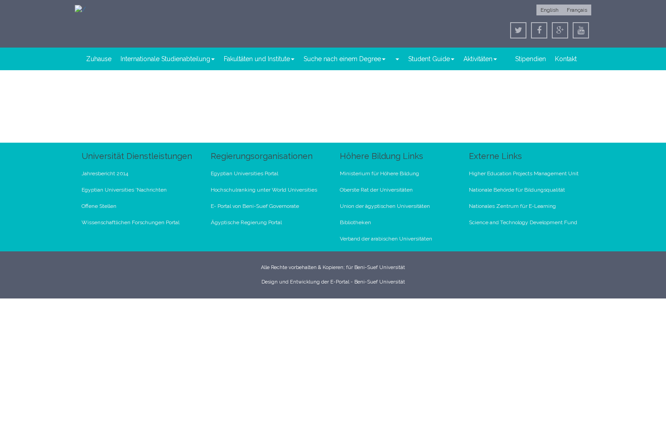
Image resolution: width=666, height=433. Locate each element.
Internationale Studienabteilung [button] (165, 59)
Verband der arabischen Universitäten (386, 239)
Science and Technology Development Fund (523, 222)
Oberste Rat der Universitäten (376, 190)
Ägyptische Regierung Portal (246, 222)
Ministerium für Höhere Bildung (379, 173)
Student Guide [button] (429, 59)
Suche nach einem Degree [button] (342, 59)
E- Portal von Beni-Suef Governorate (255, 206)
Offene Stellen (99, 206)
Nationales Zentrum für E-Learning (512, 206)
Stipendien (530, 59)
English (550, 10)
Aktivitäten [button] (477, 59)
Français (577, 10)
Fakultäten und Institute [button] (257, 59)
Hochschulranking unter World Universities (264, 190)
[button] (397, 59)
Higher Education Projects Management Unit (524, 173)
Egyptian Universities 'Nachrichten (124, 190)
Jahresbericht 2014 (105, 173)
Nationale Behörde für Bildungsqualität (517, 190)
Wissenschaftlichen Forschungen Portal (130, 222)
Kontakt (566, 59)
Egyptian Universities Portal (244, 173)
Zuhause (98, 59)
